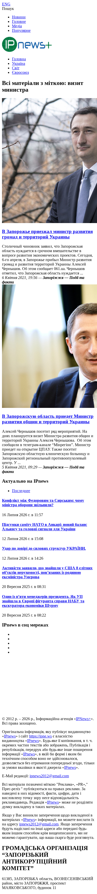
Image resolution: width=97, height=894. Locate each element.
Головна (19, 59)
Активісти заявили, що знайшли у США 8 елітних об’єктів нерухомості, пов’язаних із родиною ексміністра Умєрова (47, 572)
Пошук (8, 8)
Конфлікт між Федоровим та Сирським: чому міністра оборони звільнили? (43, 502)
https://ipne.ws (40, 736)
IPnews (10, 736)
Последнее (21, 491)
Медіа (17, 26)
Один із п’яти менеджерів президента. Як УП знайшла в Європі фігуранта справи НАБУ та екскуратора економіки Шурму (43, 601)
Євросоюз (20, 72)
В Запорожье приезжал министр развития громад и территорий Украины (47, 234)
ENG (6, 4)
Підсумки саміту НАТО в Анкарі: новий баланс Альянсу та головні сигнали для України (44, 526)
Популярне (21, 30)
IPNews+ (83, 719)
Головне (19, 21)
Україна (18, 63)
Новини (19, 17)
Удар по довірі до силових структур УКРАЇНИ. (44, 548)
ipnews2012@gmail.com (49, 776)
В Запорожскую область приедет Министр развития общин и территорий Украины (48, 419)
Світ (15, 68)
